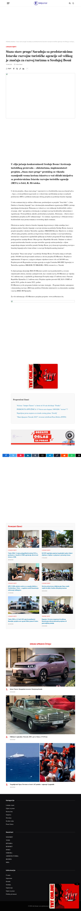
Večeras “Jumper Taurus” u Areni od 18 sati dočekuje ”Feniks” (39, 405)
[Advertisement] (40, 24)
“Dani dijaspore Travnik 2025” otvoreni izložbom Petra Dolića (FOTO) (41, 417)
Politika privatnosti (11, 894)
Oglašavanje (9, 888)
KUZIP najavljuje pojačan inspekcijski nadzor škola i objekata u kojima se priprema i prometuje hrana (57, 554)
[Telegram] (8, 160)
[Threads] (8, 169)
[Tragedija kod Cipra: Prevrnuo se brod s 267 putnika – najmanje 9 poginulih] (40, 762)
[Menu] (8, 3)
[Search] (70, 3)
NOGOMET (9, 837)
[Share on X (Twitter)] (17, 68)
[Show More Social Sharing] (27, 68)
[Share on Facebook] (13, 68)
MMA (7, 862)
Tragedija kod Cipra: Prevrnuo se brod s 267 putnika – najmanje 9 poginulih (32, 784)
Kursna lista (9, 811)
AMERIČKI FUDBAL (12, 856)
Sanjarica (8, 815)
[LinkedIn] (8, 150)
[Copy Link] (20, 68)
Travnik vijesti (46, 616)
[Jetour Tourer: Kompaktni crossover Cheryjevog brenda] (40, 667)
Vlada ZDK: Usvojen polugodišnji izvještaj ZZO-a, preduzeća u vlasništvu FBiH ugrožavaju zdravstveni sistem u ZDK (23, 555)
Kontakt (8, 881)
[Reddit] (8, 155)
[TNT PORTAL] (40, 3)
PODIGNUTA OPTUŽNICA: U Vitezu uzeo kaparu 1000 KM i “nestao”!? (42, 409)
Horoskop (8, 818)
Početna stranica (10, 41)
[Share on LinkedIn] (23, 68)
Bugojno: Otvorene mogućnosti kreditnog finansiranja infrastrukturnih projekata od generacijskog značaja (54, 621)
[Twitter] (8, 132)
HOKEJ (8, 850)
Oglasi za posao (10, 808)
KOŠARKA (9, 843)
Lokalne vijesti (11, 47)
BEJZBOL (9, 859)
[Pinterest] (8, 137)
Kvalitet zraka (10, 821)
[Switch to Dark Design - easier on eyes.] (73, 3)
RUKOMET (9, 846)
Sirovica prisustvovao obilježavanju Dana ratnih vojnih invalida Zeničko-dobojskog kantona (55, 587)
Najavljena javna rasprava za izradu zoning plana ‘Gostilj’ (37, 413)
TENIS (8, 840)
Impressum (9, 878)
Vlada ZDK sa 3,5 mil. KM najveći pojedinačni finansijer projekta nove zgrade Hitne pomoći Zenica (23, 620)
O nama (8, 875)
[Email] (8, 141)
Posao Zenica (9, 824)
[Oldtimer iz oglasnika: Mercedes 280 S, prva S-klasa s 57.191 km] (40, 714)
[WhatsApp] (8, 164)
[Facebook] (8, 128)
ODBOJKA (9, 853)
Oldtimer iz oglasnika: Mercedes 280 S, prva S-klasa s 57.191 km (28, 737)
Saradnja (8, 885)
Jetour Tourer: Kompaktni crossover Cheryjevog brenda (26, 689)
